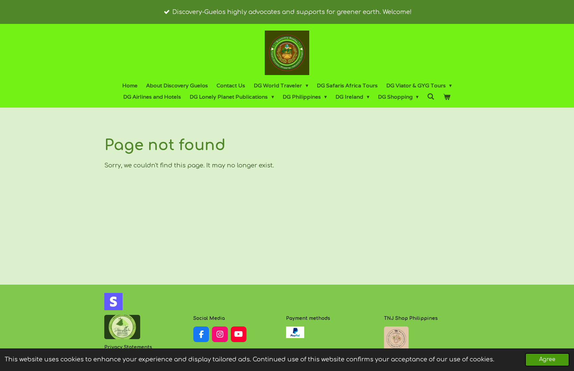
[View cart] (447, 97)
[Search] (431, 96)
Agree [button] (547, 359)
